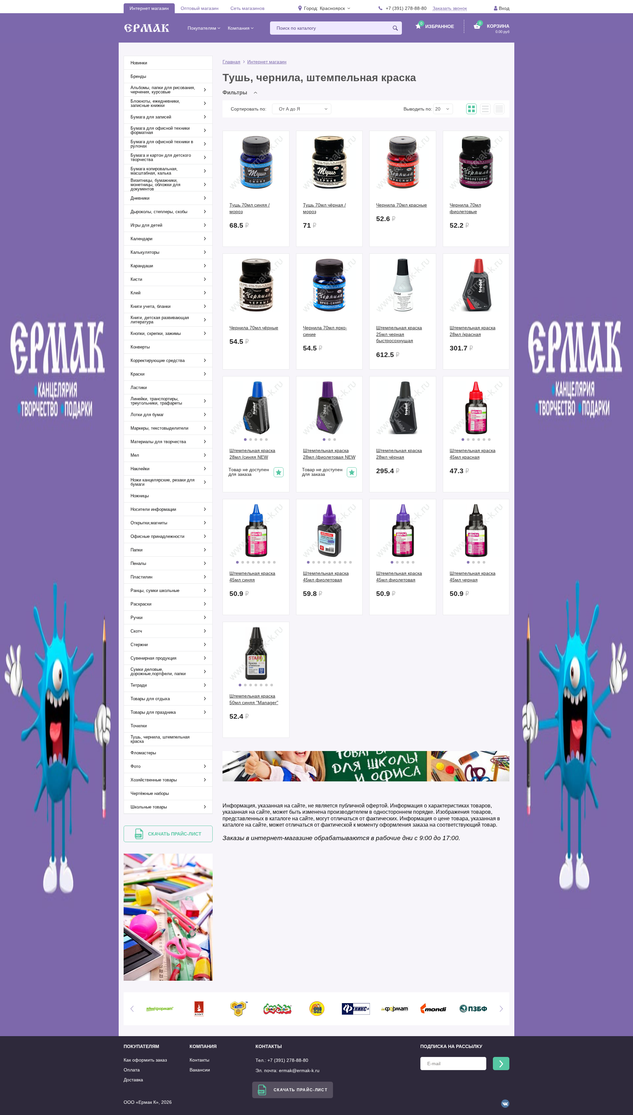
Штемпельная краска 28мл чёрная (399, 454)
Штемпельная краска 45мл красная (473, 454)
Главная (231, 61)
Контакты (199, 1060)
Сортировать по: (248, 109)
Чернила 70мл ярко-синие (325, 331)
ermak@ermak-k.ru (299, 1070)
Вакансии (200, 1069)
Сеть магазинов (247, 8)
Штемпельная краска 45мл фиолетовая (326, 576)
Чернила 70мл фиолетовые (465, 208)
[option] (162, 1008)
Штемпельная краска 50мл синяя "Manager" (253, 699)
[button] (334, 8)
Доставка (133, 1079)
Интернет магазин (149, 8)
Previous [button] (132, 1008)
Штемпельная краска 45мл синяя (252, 576)
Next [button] (501, 1008)
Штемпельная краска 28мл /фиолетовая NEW (329, 454)
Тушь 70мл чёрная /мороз (324, 208)
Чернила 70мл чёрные (253, 327)
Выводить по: (418, 109)
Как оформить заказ (145, 1060)
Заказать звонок (450, 8)
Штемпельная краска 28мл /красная (473, 331)
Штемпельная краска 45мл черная (473, 576)
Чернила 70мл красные (401, 205)
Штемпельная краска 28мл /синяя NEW (252, 454)
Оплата (132, 1069)
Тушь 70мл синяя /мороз (249, 208)
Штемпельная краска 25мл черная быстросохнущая (399, 334)
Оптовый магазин (200, 8)
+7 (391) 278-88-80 (406, 8)
